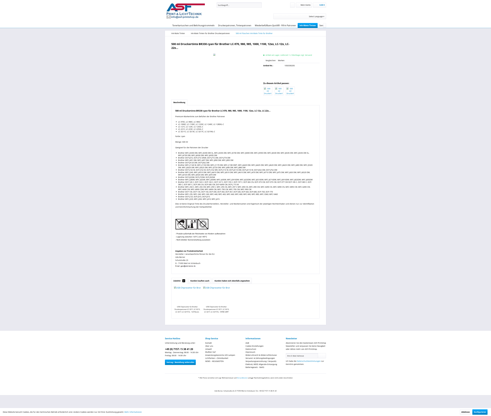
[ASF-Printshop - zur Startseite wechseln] (185, 12)
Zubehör (178, 281)
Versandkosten (242, 378)
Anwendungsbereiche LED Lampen (220, 355)
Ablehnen (465, 412)
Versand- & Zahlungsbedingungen (260, 358)
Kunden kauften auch (199, 281)
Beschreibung (179, 102)
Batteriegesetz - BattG (255, 367)
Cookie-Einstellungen (255, 346)
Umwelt (208, 349)
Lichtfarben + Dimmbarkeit (216, 358)
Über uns (209, 346)
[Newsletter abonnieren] (322, 355)
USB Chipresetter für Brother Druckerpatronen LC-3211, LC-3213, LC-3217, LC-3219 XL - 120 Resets (187, 309)
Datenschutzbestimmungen (309, 361)
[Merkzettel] (292, 5)
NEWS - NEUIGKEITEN (214, 361)
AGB (247, 343)
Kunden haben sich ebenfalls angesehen (232, 281)
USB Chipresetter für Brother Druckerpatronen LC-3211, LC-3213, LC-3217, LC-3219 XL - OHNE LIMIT (216, 309)
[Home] (167, 25)
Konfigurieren (480, 412)
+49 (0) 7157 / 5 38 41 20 (179, 349)
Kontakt (208, 343)
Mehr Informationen (133, 412)
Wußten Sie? (210, 352)
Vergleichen (270, 60)
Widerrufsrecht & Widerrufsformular (261, 355)
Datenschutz (251, 349)
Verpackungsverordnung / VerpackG (261, 361)
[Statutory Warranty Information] (291, 74)
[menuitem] (239, 5)
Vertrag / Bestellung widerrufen (180, 362)
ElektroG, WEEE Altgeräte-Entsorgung (261, 364)
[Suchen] (259, 5)
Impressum (250, 352)
